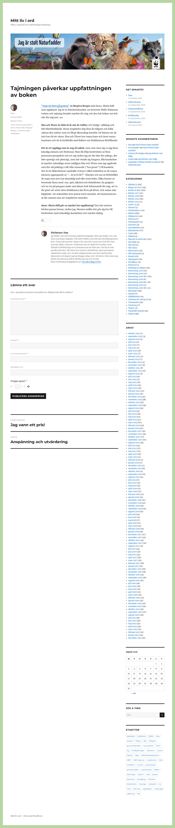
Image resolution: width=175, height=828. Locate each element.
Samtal (131, 294)
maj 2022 (132, 451)
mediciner (151, 760)
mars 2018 (132, 526)
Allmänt (131, 184)
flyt (145, 741)
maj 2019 (132, 486)
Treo (129, 789)
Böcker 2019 (133, 199)
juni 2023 (132, 414)
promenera (146, 770)
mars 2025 (133, 353)
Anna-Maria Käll (18, 128)
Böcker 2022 (133, 202)
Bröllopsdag (133, 115)
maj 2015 (132, 623)
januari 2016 (133, 600)
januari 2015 (133, 635)
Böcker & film (16, 121)
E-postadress (19, 354)
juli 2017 (131, 549)
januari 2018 (133, 532)
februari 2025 (134, 356)
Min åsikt (132, 242)
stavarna (131, 779)
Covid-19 (132, 205)
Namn (15, 340)
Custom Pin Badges (136, 153)
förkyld (152, 741)
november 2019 (135, 468)
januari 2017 (133, 566)
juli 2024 (132, 376)
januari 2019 (133, 497)
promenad (150, 765)
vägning (130, 793)
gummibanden (134, 746)
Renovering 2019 (135, 285)
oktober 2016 (134, 575)
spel (28, 130)
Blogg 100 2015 (134, 187)
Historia (131, 219)
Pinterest (132, 265)
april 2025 (132, 351)
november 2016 (135, 572)
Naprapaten (133, 259)
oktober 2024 (134, 368)
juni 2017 (132, 552)
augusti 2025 (133, 339)
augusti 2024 (133, 374)
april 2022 (132, 454)
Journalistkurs (134, 227)
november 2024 (135, 365)
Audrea (131, 159)
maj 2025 (132, 348)
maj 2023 (132, 417)
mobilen (131, 765)
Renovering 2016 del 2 (138, 276)
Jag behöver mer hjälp (147, 159)
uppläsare (15, 133)
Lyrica (159, 750)
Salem (141, 774)
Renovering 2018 (135, 279)
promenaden (133, 770)
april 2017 (132, 557)
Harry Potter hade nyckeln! (147, 145)
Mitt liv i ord (22, 20)
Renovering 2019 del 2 (138, 288)
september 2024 (135, 371)
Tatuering (132, 305)
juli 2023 (132, 411)
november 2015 (135, 606)
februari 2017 (134, 563)
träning (136, 789)
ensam (130, 741)
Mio (160, 760)
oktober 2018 (134, 506)
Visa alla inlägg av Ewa (91, 262)
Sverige (142, 784)
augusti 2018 (133, 511)
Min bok (131, 245)
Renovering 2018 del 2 (137, 282)
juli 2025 (132, 342)
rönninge (131, 774)
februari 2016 (134, 598)
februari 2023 (134, 425)
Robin (157, 770)
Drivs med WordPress (33, 816)
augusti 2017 (133, 546)
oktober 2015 (134, 609)
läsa (137, 755)
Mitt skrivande (134, 253)
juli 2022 (132, 445)
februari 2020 (134, 460)
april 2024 (132, 385)
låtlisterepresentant (150, 755)
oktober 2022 (134, 437)
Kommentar (18, 299)
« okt (133, 693)
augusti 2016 (133, 580)
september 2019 (135, 474)
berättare (142, 736)
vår (138, 793)
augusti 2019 (133, 477)
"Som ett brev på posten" (21, 125)
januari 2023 (133, 428)
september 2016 (135, 577)
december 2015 (134, 603)
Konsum (150, 750)
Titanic (131, 308)
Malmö (131, 236)
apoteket (131, 736)
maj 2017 (132, 555)
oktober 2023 (134, 402)
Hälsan (131, 213)
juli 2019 (132, 480)
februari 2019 (134, 494)
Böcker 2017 (133, 193)
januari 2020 (133, 463)
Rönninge (132, 291)
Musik (131, 256)
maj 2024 (132, 382)
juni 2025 (132, 345)
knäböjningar (138, 750)
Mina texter (133, 250)
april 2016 (132, 592)
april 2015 (132, 626)
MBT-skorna (139, 760)
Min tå (131, 248)
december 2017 (134, 534)
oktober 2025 (134, 333)
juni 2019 (132, 483)
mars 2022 (133, 457)
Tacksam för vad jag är (138, 299)
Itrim (158, 746)
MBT (129, 760)
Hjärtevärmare (134, 102)
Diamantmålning (135, 109)
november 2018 (135, 503)
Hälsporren (133, 216)
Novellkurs (133, 262)
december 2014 (134, 638)
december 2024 (135, 362)
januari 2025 (133, 359)
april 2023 (132, 420)
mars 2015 (132, 629)
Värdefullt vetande (136, 311)
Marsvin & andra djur (137, 239)
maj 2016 (132, 589)
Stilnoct (151, 779)
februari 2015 (134, 632)
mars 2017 (132, 560)
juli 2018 (131, 514)
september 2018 (135, 509)
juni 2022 (132, 448)
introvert (21, 130)
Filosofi (131, 207)
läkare (129, 755)
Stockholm (132, 784)
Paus (130, 95)
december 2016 (135, 569)
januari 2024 (133, 394)
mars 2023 (132, 422)
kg (128, 750)
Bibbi (151, 736)
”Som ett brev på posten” (55, 105)
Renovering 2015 (135, 271)
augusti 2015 (133, 615)
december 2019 (135, 465)
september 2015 (135, 612)
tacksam (152, 784)
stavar (155, 774)
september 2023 (135, 405)
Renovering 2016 (135, 273)
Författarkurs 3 (134, 210)
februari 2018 (134, 529)
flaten (138, 741)
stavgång (141, 779)
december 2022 (135, 431)
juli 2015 (131, 618)
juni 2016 (132, 586)
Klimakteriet (133, 230)
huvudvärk (148, 746)
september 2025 (135, 336)
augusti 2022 (133, 442)
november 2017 (135, 537)
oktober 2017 (134, 540)
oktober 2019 (134, 471)
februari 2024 (134, 391)
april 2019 (132, 488)
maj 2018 (132, 520)
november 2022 (135, 434)
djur (158, 736)
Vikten (131, 314)
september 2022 (135, 440)
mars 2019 (132, 491)
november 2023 (135, 399)
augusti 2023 (133, 408)
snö (148, 774)
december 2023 (135, 397)
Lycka (130, 233)
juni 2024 (132, 379)
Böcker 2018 (133, 196)
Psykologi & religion (137, 268)
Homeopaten (134, 222)
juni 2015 (132, 621)
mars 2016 (132, 595)
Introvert (132, 225)
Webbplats (17, 367)
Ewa (12, 113)
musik (140, 765)
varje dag (158, 789)
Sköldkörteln (134, 296)
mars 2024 (133, 388)
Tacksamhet (133, 302)
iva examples (133, 147)
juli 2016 (132, 583)
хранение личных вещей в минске (144, 162)
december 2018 (134, 500)
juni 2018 (132, 517)
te (160, 784)
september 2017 (135, 543)
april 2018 (132, 523)
